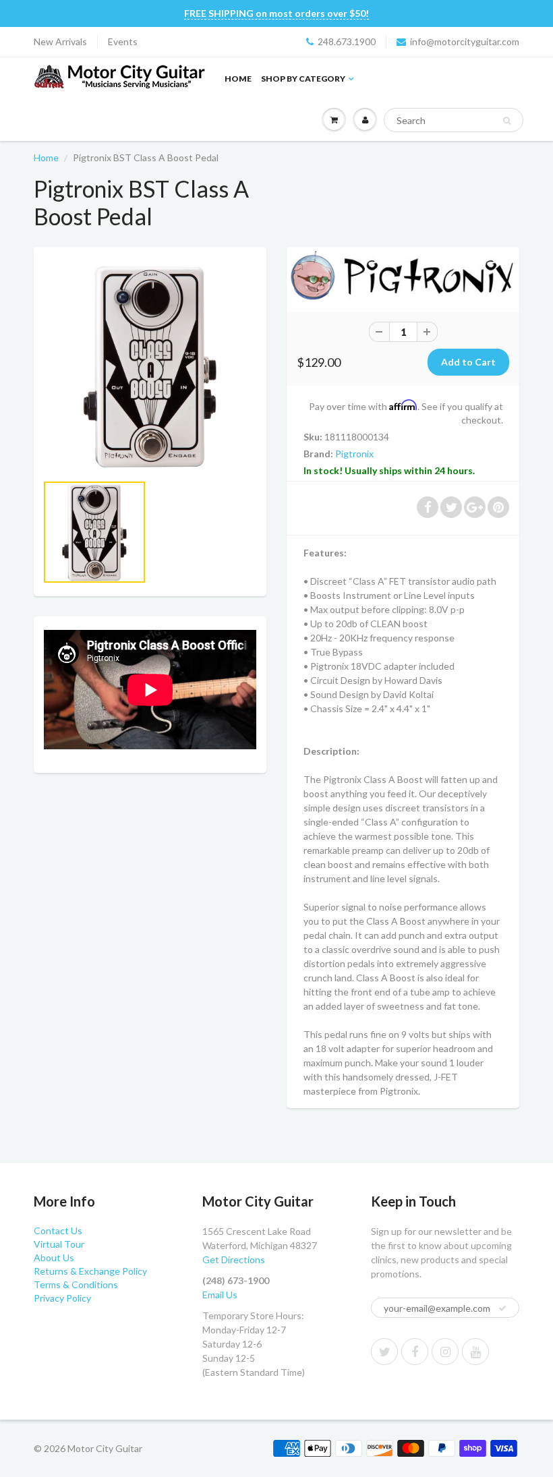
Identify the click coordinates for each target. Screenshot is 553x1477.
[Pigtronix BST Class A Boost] (150, 366)
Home (238, 79)
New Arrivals (60, 41)
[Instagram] (445, 1351)
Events (123, 41)
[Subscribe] (502, 1308)
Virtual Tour (59, 1244)
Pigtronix (354, 453)
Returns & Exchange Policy (90, 1271)
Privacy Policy (62, 1298)
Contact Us (58, 1230)
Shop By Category (303, 79)
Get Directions (233, 1259)
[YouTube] (475, 1351)
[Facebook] (414, 1351)
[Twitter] (384, 1351)
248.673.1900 (347, 41)
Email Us (219, 1294)
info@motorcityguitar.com (464, 41)
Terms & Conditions (76, 1284)
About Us (54, 1257)
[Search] (506, 121)
